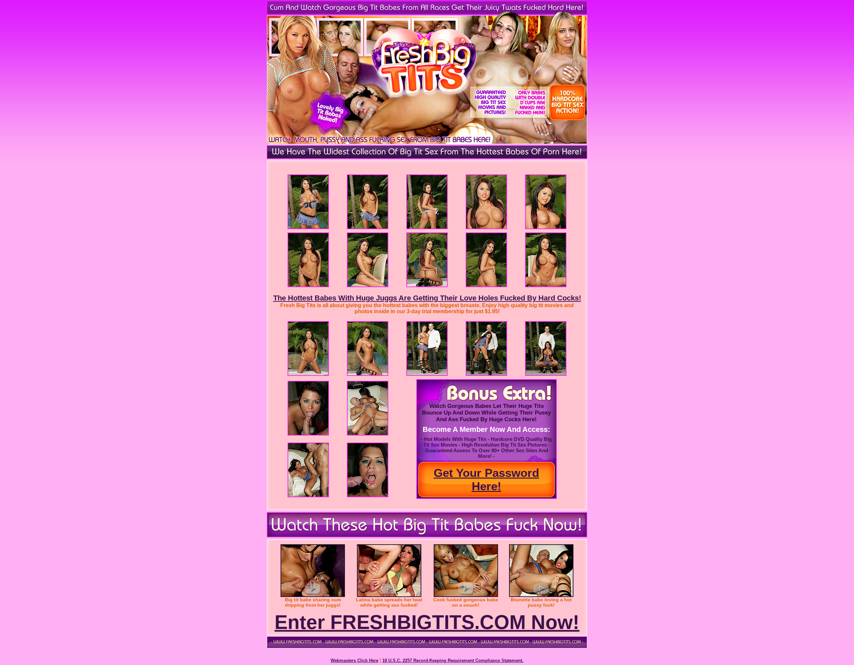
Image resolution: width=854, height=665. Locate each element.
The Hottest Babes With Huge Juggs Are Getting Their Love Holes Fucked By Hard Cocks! (427, 298)
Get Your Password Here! (486, 479)
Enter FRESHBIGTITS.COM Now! (427, 622)
